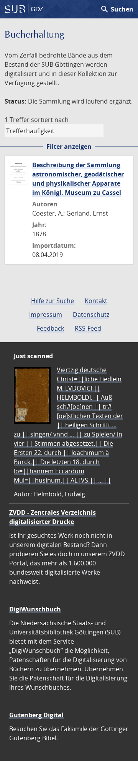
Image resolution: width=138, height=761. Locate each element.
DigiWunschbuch (35, 609)
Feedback (50, 328)
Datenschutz (91, 314)
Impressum (45, 314)
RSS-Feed (88, 328)
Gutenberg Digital (36, 715)
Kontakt (96, 300)
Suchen (116, 9)
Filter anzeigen (69, 146)
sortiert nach (50, 119)
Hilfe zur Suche (52, 300)
